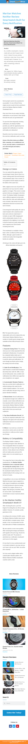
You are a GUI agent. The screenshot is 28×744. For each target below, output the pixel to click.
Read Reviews (18, 94)
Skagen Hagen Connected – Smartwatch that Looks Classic (14, 155)
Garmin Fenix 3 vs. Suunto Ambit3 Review (20, 683)
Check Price (8, 94)
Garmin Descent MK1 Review (11, 591)
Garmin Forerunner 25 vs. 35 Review (13, 629)
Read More (5, 595)
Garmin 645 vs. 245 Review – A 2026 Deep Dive (20, 670)
